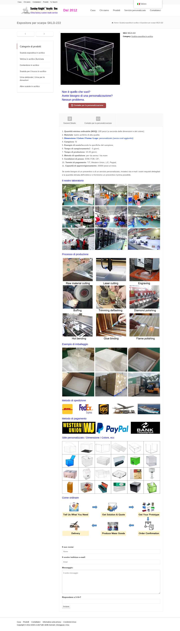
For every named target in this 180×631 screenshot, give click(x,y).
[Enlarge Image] (90, 33)
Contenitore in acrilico (29, 65)
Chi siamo (27, 2)
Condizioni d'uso (69, 622)
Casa (19, 2)
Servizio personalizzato (135, 10)
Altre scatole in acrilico (30, 86)
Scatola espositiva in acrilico (142, 36)
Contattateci (37, 2)
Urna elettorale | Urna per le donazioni (32, 78)
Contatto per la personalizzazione (88, 105)
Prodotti (45, 2)
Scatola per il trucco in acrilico (33, 71)
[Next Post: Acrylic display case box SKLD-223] (44, 34)
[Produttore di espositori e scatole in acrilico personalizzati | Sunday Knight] (39, 10)
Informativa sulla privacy (52, 622)
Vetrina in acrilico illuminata (32, 59)
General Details (69, 123)
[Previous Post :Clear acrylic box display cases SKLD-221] (25, 34)
